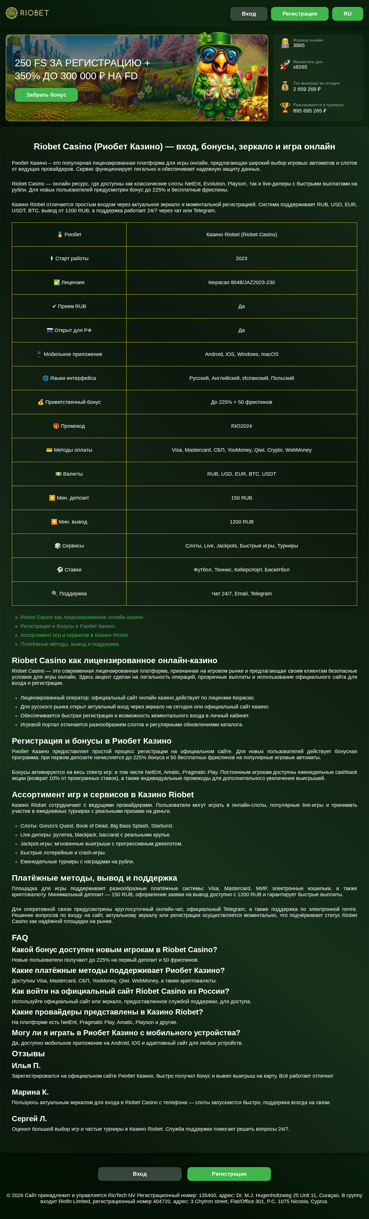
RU (348, 14)
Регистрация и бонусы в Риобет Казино (67, 626)
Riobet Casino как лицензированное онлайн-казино (81, 617)
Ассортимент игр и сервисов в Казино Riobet (74, 635)
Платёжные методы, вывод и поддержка (69, 644)
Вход (249, 14)
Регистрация (300, 14)
